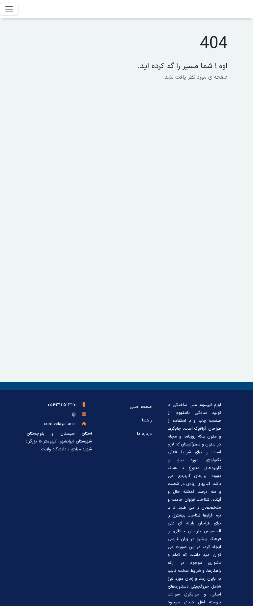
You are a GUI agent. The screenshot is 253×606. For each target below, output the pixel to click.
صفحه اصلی (141, 407)
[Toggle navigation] (9, 9)
